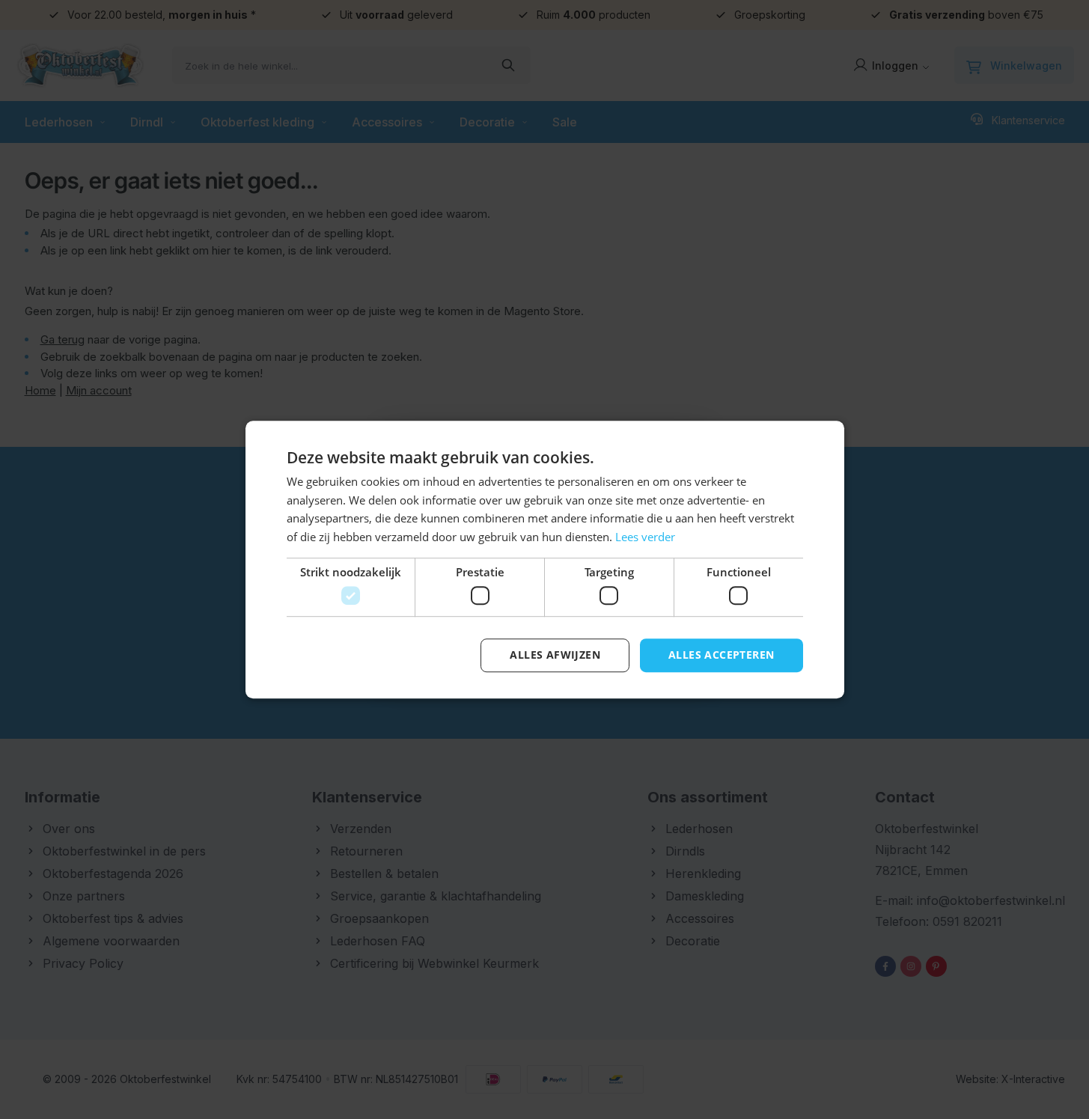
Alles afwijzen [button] (555, 655)
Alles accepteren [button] (721, 655)
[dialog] (544, 559)
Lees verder (645, 536)
